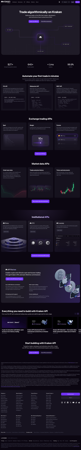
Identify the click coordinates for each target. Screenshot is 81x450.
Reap (51, 440)
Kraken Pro (10, 440)
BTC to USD (48, 395)
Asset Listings (19, 405)
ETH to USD (48, 397)
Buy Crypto (3, 395)
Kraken (6, 440)
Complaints (18, 410)
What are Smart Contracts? (51, 419)
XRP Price (33, 400)
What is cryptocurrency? (51, 417)
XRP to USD (48, 398)
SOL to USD (48, 402)
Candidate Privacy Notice (58, 432)
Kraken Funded (4, 411)
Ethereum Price (34, 397)
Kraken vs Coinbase (50, 427)
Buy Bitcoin (3, 417)
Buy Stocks (19, 415)
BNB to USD (48, 400)
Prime (61, 440)
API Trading (3, 405)
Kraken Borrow (4, 410)
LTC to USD (48, 408)
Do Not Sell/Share (21, 432)
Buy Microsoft (19, 426)
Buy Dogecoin (4, 421)
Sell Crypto (3, 397)
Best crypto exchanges (51, 426)
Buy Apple (18, 421)
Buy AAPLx (33, 421)
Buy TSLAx (33, 419)
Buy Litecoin (3, 427)
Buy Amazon (18, 422)
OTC (63, 440)
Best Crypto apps (49, 424)
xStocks (41, 440)
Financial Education (50, 415)
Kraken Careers (19, 397)
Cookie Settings (15, 432)
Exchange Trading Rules (44, 432)
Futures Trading (4, 400)
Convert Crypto (49, 393)
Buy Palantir (18, 424)
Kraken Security (19, 395)
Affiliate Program (19, 403)
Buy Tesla (18, 419)
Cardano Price (34, 402)
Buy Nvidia (18, 417)
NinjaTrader (15, 440)
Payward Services (36, 440)
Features (3, 393)
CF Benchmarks (46, 440)
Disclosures (52, 432)
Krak (58, 440)
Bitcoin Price (33, 395)
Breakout (19, 440)
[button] (14, 2)
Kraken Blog (18, 398)
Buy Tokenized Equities (36, 415)
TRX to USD (48, 407)
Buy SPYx (33, 422)
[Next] (78, 314)
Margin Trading (4, 398)
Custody (66, 440)
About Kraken (19, 393)
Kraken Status (19, 407)
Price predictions (34, 408)
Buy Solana (3, 426)
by (4, 438)
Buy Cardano (3, 424)
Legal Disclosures (76, 446)
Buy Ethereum (4, 419)
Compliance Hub (29, 432)
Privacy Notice (8, 432)
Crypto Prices (34, 393)
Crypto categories (35, 407)
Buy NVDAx (33, 417)
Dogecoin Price (34, 398)
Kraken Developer (19, 400)
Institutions (3, 403)
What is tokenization (50, 422)
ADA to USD (48, 405)
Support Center (19, 408)
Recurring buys (4, 408)
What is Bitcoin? (49, 421)
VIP (22, 440)
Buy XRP (2, 422)
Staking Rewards (4, 407)
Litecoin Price (34, 405)
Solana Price (33, 403)
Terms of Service (37, 432)
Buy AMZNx (33, 424)
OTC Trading (3, 402)
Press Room (18, 402)
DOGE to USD (49, 403)
